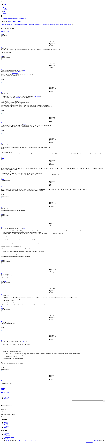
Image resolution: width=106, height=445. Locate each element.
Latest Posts (7, 435)
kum (24, 70)
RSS (6, 434)
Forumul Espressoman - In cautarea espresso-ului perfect (14, 24)
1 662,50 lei (15, 73)
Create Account (17, 21)
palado (24, 124)
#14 (1, 380)
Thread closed (5, 31)
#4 (1, 122)
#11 (1, 294)
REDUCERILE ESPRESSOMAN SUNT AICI (14, 18)
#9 (1, 227)
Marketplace (46, 24)
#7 (1, 186)
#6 (1, 165)
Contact (7, 433)
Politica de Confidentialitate (30, 440)
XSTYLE (96, 440)
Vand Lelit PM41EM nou (66, 24)
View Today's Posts (9, 437)
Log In (10, 21)
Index (6, 422)
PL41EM (20, 71)
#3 (1, 92)
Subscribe (5, 398)
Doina (24, 228)
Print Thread (6, 397)
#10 (1, 273)
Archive (7, 438)
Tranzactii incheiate (54, 24)
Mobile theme (89, 442)
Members (7, 425)
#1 (1, 47)
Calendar (7, 426)
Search (6, 423)
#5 (1, 143)
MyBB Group (20, 440)
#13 (1, 340)
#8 (1, 207)
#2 (1, 69)
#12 (1, 321)
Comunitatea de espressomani (35, 24)
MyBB (8, 440)
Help (6, 427)
